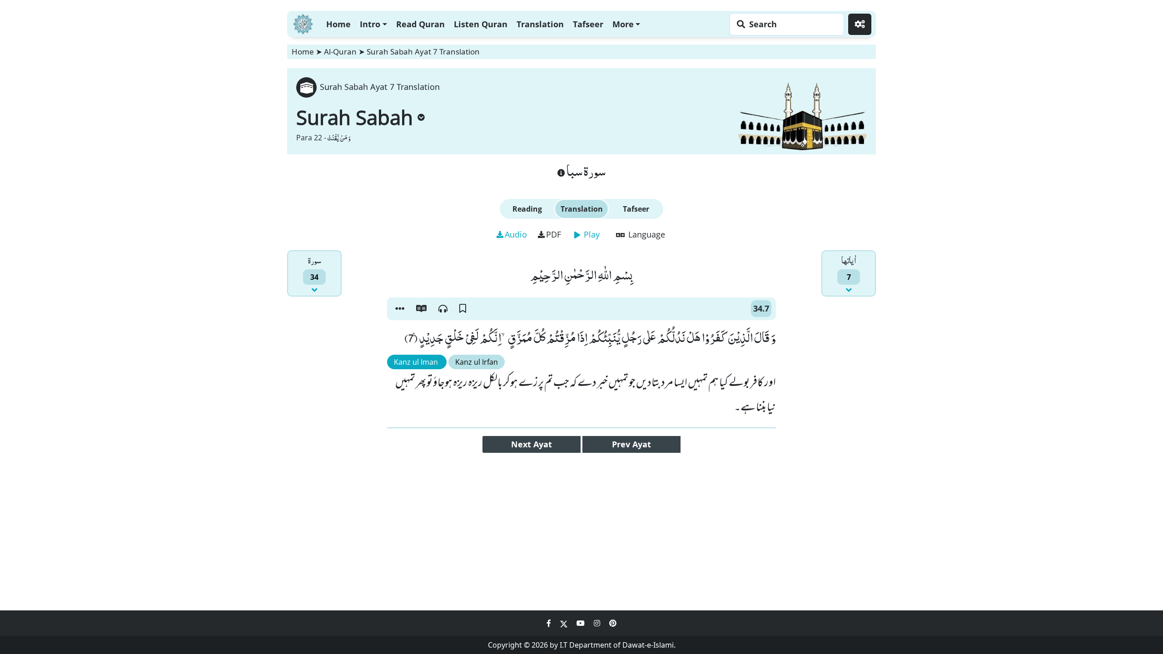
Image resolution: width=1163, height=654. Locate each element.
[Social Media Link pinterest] (612, 623)
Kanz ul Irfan (476, 362)
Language (645, 234)
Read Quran (420, 24)
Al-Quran (340, 51)
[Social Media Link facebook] (550, 623)
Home (338, 24)
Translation (540, 24)
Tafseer (588, 24)
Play (591, 234)
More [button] (623, 24)
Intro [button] (370, 24)
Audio (516, 234)
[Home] (303, 23)
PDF (553, 234)
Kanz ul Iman (417, 362)
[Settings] (859, 24)
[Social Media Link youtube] (581, 623)
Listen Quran (480, 24)
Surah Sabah (354, 117)
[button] (400, 309)
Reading (527, 209)
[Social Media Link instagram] (598, 623)
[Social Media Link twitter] (564, 623)
